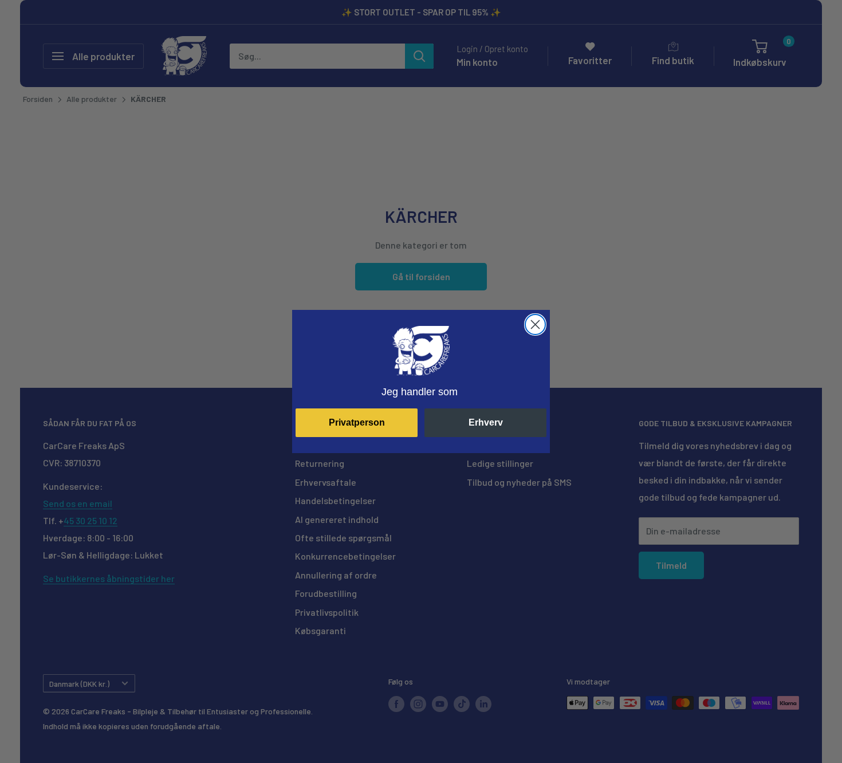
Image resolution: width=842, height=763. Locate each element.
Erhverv (486, 422)
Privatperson (357, 422)
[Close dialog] (535, 324)
